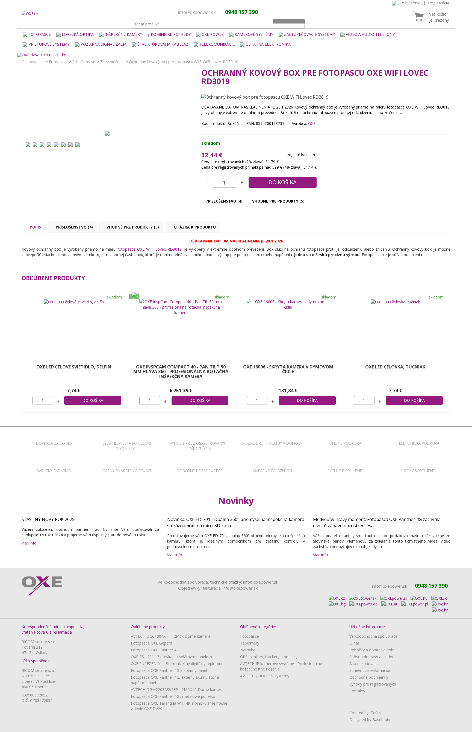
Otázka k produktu (195, 227)
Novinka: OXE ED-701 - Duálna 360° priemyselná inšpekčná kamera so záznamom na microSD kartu (235, 522)
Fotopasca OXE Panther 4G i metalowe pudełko (173, 696)
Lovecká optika (78, 34)
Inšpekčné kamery (123, 34)
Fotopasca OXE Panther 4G (155, 649)
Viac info (30, 543)
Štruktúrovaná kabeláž (162, 44)
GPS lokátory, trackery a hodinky (268, 656)
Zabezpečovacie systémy (309, 34)
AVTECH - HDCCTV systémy (264, 675)
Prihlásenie (410, 2)
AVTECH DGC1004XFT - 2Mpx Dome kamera (170, 636)
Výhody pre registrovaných (372, 684)
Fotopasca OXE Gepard (151, 643)
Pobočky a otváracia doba (372, 649)
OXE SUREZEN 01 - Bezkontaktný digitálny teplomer (177, 663)
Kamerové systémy (254, 34)
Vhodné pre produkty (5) (278, 201)
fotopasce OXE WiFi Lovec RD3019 (149, 249)
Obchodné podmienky (368, 677)
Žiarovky (247, 649)
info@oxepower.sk (197, 12)
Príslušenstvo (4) (224, 201)
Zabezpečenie (112, 61)
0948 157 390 (241, 12)
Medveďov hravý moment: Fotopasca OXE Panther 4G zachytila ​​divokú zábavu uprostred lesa (377, 522)
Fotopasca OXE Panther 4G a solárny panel (169, 670)
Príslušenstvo (84, 61)
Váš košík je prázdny (439, 16)
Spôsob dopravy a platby (371, 656)
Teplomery (249, 643)
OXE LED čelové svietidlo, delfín (73, 367)
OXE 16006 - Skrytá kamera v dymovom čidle (288, 369)
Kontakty (357, 690)
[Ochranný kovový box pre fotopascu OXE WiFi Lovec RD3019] (107, 133)
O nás (354, 643)
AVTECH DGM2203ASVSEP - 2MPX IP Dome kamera (177, 689)
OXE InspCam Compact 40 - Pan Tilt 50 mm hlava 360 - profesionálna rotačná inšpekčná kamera (180, 371)
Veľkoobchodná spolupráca (373, 636)
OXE (311, 123)
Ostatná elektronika (268, 44)
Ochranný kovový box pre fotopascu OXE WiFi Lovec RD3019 (183, 61)
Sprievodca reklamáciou (370, 670)
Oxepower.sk (33, 61)
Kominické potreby (171, 34)
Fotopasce (39, 34)
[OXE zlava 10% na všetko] (236, 55)
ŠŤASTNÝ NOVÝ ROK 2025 (48, 519)
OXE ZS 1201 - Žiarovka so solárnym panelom (171, 656)
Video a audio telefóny (370, 34)
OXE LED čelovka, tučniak (395, 367)
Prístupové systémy (49, 44)
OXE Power (213, 34)
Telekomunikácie (217, 44)
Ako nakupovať (362, 663)
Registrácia (438, 2)
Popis (35, 227)
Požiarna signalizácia (103, 44)
